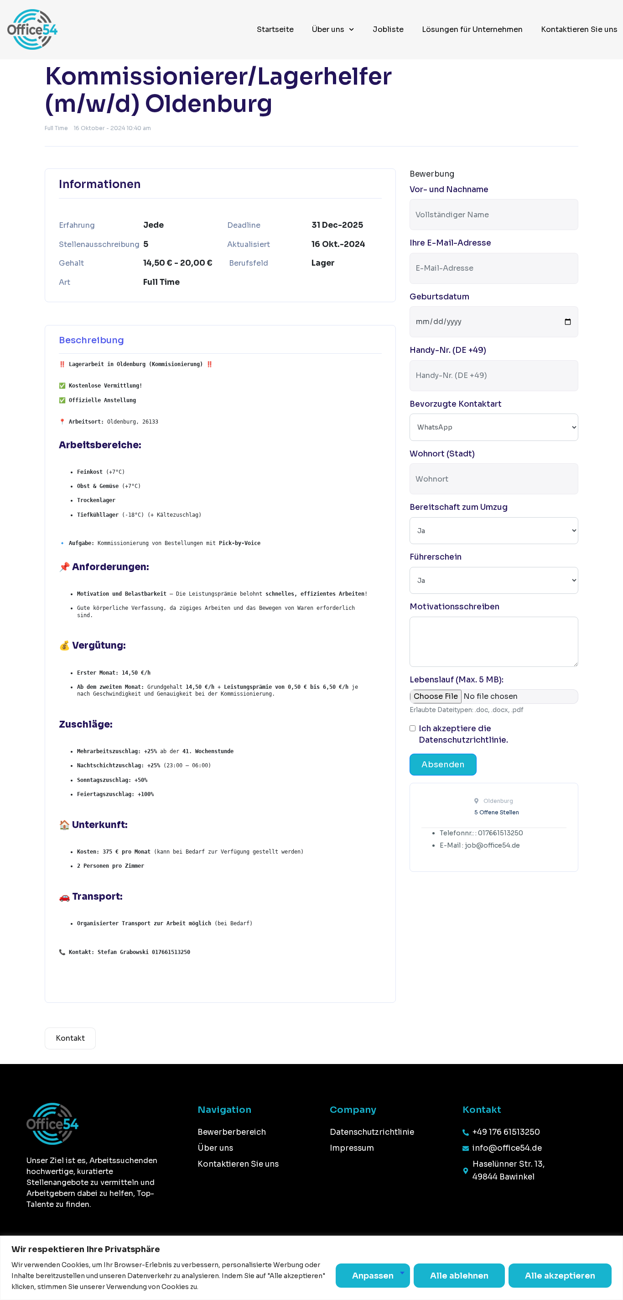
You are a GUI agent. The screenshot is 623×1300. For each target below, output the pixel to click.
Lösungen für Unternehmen (472, 29)
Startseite (275, 29)
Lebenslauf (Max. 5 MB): (457, 680)
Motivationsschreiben (454, 607)
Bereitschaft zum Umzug (459, 507)
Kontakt (70, 1038)
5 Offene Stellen (496, 812)
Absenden (443, 765)
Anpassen (373, 1276)
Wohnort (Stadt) (442, 454)
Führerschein (436, 557)
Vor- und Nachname (449, 189)
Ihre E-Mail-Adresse (450, 243)
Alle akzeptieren (560, 1276)
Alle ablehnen (459, 1276)
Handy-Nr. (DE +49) (448, 350)
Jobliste (388, 29)
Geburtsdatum (439, 297)
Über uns (328, 29)
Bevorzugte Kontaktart (456, 404)
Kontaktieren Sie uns (579, 29)
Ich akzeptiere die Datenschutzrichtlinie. (463, 734)
